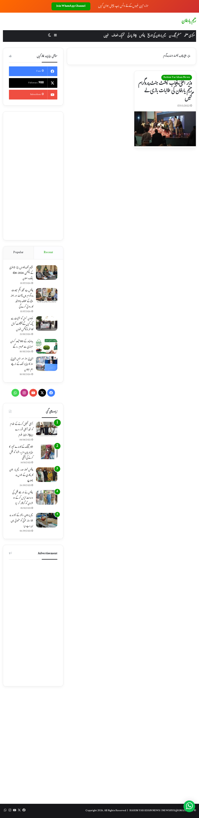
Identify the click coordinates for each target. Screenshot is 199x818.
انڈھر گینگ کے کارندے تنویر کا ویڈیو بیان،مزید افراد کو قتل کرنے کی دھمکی (21, 453)
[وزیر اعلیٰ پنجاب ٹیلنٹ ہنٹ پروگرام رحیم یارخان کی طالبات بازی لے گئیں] (165, 129)
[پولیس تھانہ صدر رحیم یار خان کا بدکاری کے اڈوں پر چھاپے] (46, 474)
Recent (48, 253)
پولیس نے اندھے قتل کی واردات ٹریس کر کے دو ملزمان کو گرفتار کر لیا (22, 498)
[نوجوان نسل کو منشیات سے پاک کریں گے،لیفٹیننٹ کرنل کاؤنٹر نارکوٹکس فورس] (46, 323)
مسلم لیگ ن (175, 36)
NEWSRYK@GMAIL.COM (177, 810)
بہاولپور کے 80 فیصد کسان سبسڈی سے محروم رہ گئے (21, 344)
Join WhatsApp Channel (71, 6)
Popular (18, 253)
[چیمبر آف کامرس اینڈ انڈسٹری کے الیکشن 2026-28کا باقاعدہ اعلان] (46, 272)
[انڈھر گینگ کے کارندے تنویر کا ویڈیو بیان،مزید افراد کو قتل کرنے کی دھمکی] (46, 452)
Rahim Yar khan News (176, 77)
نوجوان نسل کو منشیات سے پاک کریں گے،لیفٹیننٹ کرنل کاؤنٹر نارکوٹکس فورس (22, 324)
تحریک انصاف (118, 36)
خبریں (106, 36)
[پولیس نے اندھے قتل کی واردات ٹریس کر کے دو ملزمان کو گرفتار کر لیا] (46, 497)
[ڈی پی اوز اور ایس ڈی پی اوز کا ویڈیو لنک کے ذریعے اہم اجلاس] (46, 363)
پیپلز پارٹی (131, 36)
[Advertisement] (33, 175)
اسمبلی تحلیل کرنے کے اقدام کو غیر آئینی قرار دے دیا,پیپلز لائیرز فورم (21, 430)
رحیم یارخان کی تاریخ (157, 36)
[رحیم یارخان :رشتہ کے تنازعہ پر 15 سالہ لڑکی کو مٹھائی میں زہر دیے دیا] (46, 520)
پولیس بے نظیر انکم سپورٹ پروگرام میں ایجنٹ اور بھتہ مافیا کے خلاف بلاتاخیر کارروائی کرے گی (21, 299)
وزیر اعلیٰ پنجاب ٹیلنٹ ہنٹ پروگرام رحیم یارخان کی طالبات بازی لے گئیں (165, 91)
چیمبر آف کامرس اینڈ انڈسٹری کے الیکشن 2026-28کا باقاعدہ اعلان (21, 273)
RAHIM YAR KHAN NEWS (144, 810)
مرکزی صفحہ (189, 36)
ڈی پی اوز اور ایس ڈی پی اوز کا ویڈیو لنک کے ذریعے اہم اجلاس (21, 364)
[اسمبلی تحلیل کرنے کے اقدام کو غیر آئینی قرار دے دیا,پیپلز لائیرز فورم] (46, 429)
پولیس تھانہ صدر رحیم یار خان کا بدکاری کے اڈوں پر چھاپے (21, 475)
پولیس (142, 36)
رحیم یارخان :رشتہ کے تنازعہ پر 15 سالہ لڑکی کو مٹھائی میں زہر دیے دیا (21, 521)
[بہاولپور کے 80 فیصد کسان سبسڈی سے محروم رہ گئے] (46, 346)
